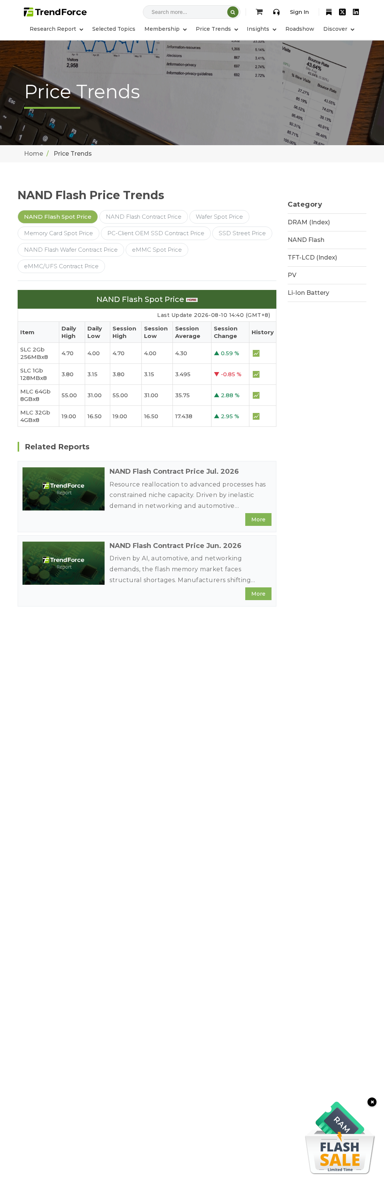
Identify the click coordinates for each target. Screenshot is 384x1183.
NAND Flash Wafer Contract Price (71, 249)
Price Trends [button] (214, 29)
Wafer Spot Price (219, 216)
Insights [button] (259, 29)
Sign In (299, 12)
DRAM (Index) (309, 222)
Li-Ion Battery (308, 292)
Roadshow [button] (299, 29)
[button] (165, 29)
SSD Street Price (242, 233)
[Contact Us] (276, 12)
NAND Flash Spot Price (58, 216)
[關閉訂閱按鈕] (372, 1101)
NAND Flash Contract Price (144, 216)
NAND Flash (306, 239)
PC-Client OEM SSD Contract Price (155, 233)
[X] (342, 12)
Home (33, 153)
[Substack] (328, 12)
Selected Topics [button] (113, 29)
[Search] (232, 12)
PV (292, 275)
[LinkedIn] (355, 12)
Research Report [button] (54, 29)
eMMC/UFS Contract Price (61, 266)
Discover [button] (336, 29)
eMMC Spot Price (157, 249)
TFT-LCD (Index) (312, 257)
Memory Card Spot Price (58, 233)
